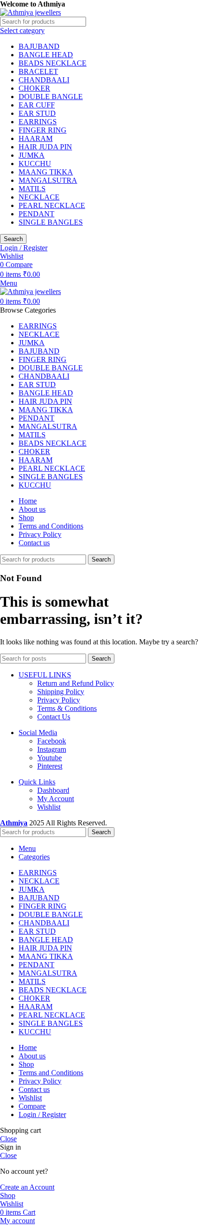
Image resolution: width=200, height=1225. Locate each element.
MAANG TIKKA (46, 172)
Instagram (51, 749)
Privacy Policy (58, 700)
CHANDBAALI (44, 80)
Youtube (49, 758)
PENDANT (36, 214)
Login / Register (42, 1114)
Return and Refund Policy (75, 683)
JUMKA (32, 155)
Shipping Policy (60, 692)
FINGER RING (43, 130)
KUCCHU (35, 163)
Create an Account (27, 1187)
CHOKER (34, 88)
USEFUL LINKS (45, 675)
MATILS (32, 189)
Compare (32, 1106)
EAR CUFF (37, 105)
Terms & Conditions (67, 708)
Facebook (51, 741)
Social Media (38, 732)
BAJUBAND (39, 46)
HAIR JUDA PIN (45, 147)
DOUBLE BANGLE (51, 96)
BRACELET (38, 71)
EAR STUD (37, 113)
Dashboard (53, 790)
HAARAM (36, 138)
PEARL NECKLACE (52, 205)
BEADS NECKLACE (53, 63)
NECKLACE (39, 197)
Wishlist (48, 807)
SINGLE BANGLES (51, 222)
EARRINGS (38, 122)
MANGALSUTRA (48, 180)
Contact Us (53, 717)
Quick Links (37, 782)
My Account (55, 799)
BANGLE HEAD (46, 55)
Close (8, 1139)
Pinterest (49, 766)
